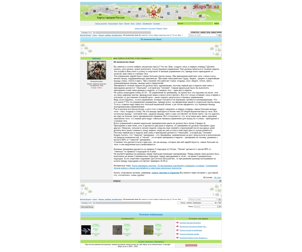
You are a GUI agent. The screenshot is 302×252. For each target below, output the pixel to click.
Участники (151, 28)
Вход (121, 23)
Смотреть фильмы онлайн (189, 234)
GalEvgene (96, 58)
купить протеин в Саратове (165, 173)
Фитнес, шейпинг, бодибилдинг (110, 35)
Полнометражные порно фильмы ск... (194, 237)
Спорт (95, 35)
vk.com (217, 177)
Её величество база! (130, 35)
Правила (159, 28)
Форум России (85, 35)
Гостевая (156, 23)
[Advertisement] (151, 49)
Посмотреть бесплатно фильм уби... (193, 226)
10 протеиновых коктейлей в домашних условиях (180, 165)
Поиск (165, 28)
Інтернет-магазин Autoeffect (190, 222)
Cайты (138, 23)
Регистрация (113, 23)
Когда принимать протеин (144, 165)
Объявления (147, 23)
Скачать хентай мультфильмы (191, 230)
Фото (133, 23)
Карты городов (101, 23)
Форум (126, 23)
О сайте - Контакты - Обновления (151, 241)
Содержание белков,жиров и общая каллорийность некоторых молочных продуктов (166, 166)
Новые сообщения (141, 28)
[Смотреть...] (86, 230)
